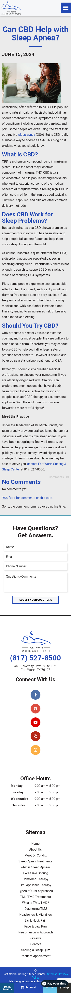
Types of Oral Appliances (35, 891)
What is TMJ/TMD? (35, 902)
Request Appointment (35, 956)
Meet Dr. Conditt (35, 855)
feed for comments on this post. (27, 498)
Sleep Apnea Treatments (35, 861)
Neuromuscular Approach (35, 932)
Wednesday (19, 799)
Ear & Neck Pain (35, 920)
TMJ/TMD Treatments (35, 897)
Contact (35, 944)
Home (35, 843)
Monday (16, 786)
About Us (35, 849)
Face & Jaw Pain (35, 926)
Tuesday (17, 792)
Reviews (35, 938)
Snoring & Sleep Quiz (35, 950)
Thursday (18, 805)
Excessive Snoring (35, 873)
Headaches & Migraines (35, 914)
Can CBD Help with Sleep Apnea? (35, 34)
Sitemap (52, 974)
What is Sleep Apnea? (35, 867)
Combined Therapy (35, 879)
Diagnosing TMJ (35, 908)
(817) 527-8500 (35, 658)
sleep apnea (26, 134)
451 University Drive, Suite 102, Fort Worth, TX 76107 (35, 668)
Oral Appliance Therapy (35, 885)
